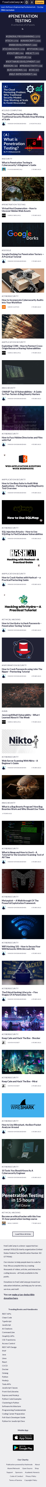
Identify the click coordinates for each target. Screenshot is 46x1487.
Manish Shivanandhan (17, 123)
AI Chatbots (7, 1328)
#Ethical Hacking (11, 619)
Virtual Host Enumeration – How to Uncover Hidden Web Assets (19, 209)
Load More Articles (23, 1234)
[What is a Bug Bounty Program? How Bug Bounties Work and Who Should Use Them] (23, 787)
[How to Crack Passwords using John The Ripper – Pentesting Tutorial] (23, 650)
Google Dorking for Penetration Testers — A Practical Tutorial (23, 255)
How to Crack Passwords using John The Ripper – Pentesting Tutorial (22, 670)
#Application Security (14, 342)
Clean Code (7, 1317)
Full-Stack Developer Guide (13, 1417)
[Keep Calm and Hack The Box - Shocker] (23, 1019)
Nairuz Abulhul (14, 215)
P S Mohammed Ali (15, 169)
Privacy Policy (31, 1476)
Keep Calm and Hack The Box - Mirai (19, 1081)
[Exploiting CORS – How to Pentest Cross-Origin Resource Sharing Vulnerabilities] (23, 326)
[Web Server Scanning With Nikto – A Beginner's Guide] (23, 741)
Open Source (27, 1468)
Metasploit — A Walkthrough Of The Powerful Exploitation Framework (20, 901)
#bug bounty (8, 388)
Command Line (8, 1332)
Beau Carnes (13, 1223)
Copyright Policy (30, 1480)
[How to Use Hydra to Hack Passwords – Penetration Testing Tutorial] (23, 604)
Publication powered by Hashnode (19, 1464)
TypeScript (6, 1321)
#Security (7, 159)
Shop (37, 1468)
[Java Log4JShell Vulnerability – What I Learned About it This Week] (23, 695)
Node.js (5, 1380)
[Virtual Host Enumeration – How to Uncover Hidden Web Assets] (23, 189)
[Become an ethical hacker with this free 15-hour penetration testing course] (23, 1197)
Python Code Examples (11, 1399)
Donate (39, 2)
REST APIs (6, 1314)
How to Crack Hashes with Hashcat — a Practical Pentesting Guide (21, 578)
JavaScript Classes (10, 1388)
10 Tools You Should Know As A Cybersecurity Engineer (17, 1171)
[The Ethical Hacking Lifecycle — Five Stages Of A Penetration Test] (23, 973)
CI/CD (5, 1365)
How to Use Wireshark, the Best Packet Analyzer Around (21, 1126)
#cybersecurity (10, 296)
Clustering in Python (10, 1402)
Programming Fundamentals (14, 1410)
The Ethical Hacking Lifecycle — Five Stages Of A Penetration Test (20, 993)
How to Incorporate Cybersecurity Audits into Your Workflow (22, 301)
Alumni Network (13, 1468)
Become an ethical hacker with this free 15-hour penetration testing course (21, 1217)
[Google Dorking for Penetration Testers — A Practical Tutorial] (23, 235)
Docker (5, 1369)
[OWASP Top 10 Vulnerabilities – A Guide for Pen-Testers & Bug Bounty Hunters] (23, 372)
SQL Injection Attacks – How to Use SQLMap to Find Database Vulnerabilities (22, 533)
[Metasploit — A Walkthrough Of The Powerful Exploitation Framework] (23, 881)
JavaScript (6, 1325)
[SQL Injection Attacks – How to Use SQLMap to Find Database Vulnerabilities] (23, 512)
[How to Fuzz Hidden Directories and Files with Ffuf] (23, 418)
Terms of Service (15, 1480)
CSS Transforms (9, 1340)
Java (4, 1354)
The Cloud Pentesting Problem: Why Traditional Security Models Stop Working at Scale (23, 117)
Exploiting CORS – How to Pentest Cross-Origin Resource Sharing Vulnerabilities (22, 347)
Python (5, 1377)
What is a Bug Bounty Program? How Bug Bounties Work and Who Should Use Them (23, 808)
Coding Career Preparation (13, 1414)
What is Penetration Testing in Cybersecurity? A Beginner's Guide (19, 163)
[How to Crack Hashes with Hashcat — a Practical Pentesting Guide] (23, 558)
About (37, 1464)
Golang (5, 1373)
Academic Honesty (32, 1472)
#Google (6, 250)
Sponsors (19, 1472)
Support (10, 1472)
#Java (4, 711)
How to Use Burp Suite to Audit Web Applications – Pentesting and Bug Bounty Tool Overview (23, 486)
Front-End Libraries (10, 1391)
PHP (4, 1351)
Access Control (8, 1343)
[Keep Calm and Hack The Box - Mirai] (23, 1062)
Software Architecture (11, 1406)
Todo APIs (6, 1384)
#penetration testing (13, 204)
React (4, 1362)
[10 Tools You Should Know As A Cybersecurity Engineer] (23, 1151)
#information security (14, 665)
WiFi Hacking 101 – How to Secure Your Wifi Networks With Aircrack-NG (21, 947)
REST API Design (9, 1347)
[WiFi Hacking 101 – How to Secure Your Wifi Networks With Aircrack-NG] (23, 927)
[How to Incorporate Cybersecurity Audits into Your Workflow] (23, 280)
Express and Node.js (10, 1395)
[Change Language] (27, 2)
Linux (4, 1358)
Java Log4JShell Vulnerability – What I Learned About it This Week (21, 716)
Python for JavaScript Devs (13, 1421)
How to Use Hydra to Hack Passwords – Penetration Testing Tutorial (21, 624)
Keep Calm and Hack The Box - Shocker (21, 1038)
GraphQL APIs (8, 1336)
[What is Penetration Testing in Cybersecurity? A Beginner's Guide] (23, 143)
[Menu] (32, 2)
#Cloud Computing (12, 110)
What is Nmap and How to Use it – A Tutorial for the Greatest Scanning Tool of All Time (23, 855)
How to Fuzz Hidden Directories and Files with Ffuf (22, 438)
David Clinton (13, 307)
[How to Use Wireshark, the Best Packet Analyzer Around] (23, 1105)
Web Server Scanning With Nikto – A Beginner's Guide (20, 762)
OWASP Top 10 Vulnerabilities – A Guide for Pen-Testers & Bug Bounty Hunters (22, 393)
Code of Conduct (16, 1476)
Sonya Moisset (14, 1042)
